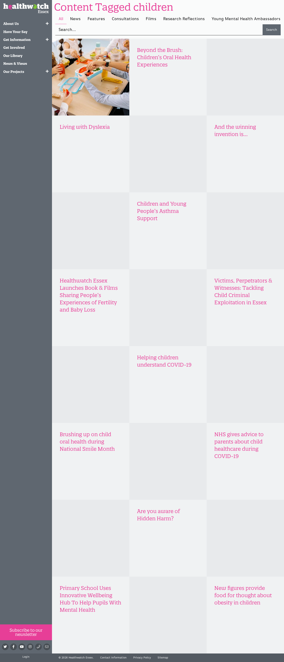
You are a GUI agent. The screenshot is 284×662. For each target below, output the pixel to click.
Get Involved (14, 47)
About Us (11, 24)
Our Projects (13, 72)
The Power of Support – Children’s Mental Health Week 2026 (245, 57)
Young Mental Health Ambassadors (246, 19)
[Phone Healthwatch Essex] (38, 647)
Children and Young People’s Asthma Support (161, 211)
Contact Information (113, 657)
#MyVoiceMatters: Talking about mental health (86, 211)
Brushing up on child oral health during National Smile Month (87, 441)
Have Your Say (15, 32)
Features (96, 19)
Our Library (12, 56)
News (75, 19)
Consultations (125, 19)
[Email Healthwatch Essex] (46, 647)
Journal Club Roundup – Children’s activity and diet (90, 57)
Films (151, 19)
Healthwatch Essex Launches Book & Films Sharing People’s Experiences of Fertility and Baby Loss (89, 295)
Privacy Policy (142, 657)
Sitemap (163, 657)
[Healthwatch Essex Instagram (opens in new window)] (30, 647)
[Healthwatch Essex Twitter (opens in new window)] (5, 647)
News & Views (15, 63)
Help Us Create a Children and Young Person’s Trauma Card (164, 134)
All (61, 19)
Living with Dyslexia (85, 127)
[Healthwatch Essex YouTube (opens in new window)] (22, 647)
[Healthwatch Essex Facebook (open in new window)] (13, 647)
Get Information (17, 40)
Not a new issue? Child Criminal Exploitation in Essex (89, 364)
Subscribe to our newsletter (26, 632)
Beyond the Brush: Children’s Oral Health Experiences (164, 57)
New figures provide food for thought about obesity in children (243, 595)
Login (26, 657)
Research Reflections (184, 19)
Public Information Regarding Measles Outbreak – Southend (86, 518)
